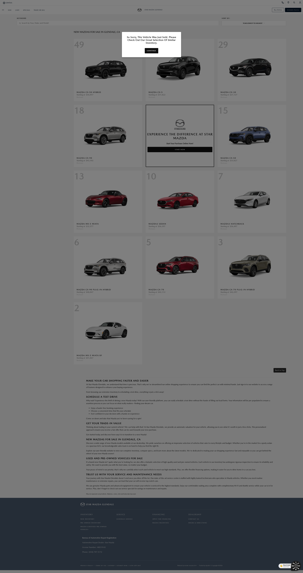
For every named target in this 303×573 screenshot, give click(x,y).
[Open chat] (296, 566)
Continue (151, 51)
